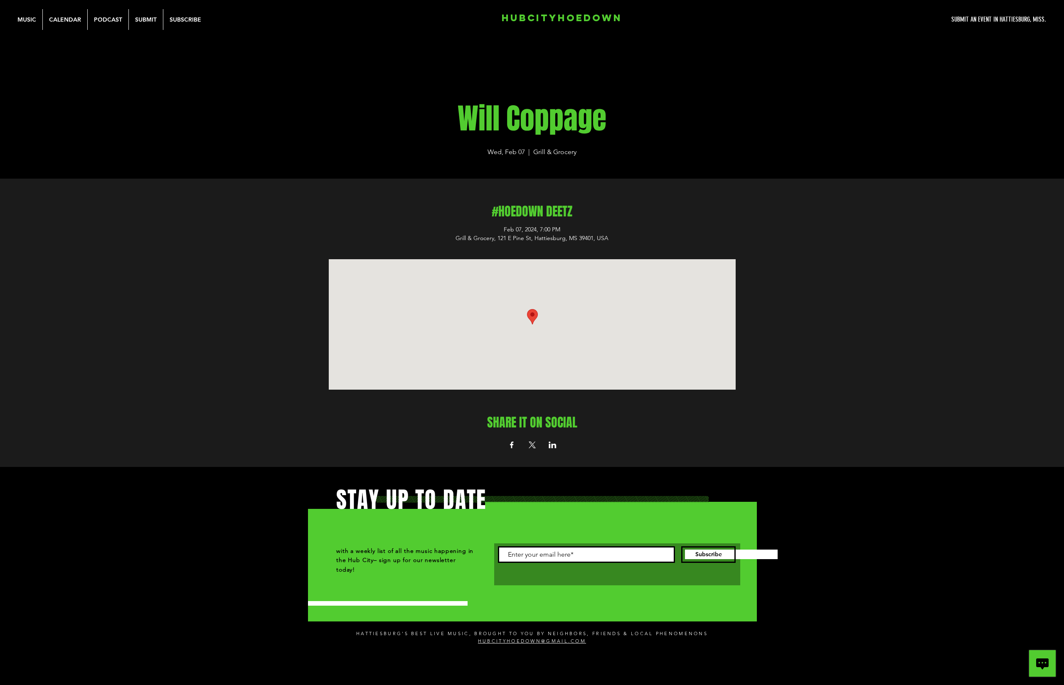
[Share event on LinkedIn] (553, 445)
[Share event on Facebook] (512, 445)
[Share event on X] (532, 445)
